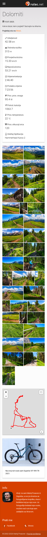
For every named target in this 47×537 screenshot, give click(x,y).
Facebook (11, 526)
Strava (30, 526)
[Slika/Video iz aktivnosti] (12, 153)
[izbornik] (4, 3)
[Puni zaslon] (41, 392)
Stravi (18, 31)
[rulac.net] (35, 4)
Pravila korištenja (34, 534)
